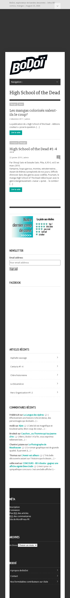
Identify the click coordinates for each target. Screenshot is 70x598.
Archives (13, 545)
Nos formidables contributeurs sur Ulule (29, 582)
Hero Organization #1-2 (21, 393)
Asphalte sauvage (18, 358)
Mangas (13, 104)
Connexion (15, 510)
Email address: (16, 258)
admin (27, 119)
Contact (14, 576)
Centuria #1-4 (16, 366)
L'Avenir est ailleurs (30, 455)
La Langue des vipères (33, 415)
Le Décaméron (17, 384)
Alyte (21, 426)
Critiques (14, 143)
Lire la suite (15, 132)
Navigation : (57, 6)
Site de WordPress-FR (19, 519)
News (21, 104)
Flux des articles (19, 513)
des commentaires (20, 516)
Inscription (15, 507)
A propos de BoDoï (19, 570)
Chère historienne (18, 375)
